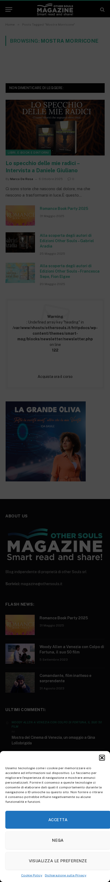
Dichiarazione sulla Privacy (65, 875)
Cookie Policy (31, 875)
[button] (102, 757)
